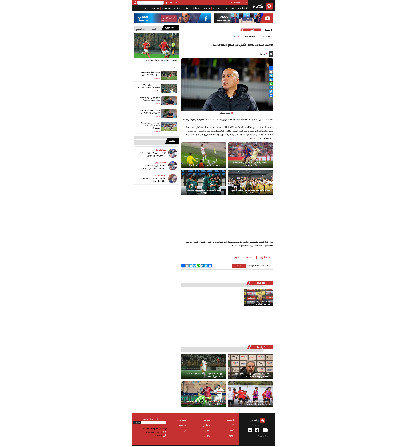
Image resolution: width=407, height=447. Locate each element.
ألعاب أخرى (166, 8)
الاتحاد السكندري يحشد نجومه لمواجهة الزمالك (204, 191)
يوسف (249, 257)
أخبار (232, 8)
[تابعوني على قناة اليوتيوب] (243, 18)
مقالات (177, 8)
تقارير (225, 8)
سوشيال (195, 8)
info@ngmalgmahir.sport (153, 432)
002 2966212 (158, 436)
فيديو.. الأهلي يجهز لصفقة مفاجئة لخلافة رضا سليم (150, 73)
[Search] (135, 3)
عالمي (186, 8)
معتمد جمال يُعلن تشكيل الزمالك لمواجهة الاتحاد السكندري (204, 402)
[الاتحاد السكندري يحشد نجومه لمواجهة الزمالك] (203, 182)
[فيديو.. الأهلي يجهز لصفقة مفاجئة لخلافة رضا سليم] (169, 75)
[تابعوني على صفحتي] (172, 18)
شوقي (237, 257)
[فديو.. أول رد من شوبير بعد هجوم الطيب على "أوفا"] (169, 100)
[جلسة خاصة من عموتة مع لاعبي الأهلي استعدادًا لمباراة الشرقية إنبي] (250, 394)
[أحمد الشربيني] (172, 153)
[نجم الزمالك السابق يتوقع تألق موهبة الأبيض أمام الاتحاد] (250, 182)
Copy (239, 266)
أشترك (137, 422)
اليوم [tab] (154, 29)
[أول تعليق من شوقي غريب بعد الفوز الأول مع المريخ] (258, 297)
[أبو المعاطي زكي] (172, 178)
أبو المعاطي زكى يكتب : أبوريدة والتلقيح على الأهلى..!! (155, 179)
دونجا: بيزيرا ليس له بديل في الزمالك (204, 165)
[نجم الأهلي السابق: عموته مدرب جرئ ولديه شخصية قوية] (250, 155)
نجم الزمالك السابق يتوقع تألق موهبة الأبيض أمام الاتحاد (250, 191)
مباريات (216, 8)
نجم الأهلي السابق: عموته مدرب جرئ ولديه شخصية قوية (250, 163)
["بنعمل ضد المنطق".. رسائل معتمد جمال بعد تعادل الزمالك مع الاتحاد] (250, 366)
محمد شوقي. (264, 257)
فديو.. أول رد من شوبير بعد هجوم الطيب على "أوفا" (150, 99)
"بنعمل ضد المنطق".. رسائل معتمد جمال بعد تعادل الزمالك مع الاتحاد (251, 375)
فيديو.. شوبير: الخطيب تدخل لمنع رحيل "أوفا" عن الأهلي (149, 111)
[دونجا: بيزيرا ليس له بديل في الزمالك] (203, 155)
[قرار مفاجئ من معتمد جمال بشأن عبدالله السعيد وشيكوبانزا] (169, 126)
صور (145, 8)
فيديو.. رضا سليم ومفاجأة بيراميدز (160, 60)
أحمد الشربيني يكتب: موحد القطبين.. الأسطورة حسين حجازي (152, 154)
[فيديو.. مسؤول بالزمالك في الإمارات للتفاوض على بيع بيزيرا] (169, 88)
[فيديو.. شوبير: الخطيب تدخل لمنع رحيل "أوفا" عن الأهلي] (169, 113)
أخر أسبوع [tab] (140, 29)
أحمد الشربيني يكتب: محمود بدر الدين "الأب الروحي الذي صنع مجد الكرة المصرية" (154, 167)
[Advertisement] (68, 15)
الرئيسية (241, 8)
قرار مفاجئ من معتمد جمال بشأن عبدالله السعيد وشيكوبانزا (150, 125)
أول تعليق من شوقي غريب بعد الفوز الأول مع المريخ (259, 303)
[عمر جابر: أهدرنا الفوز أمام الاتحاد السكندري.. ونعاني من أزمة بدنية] (203, 366)
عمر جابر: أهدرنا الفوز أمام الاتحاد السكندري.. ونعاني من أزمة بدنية (204, 375)
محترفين (206, 8)
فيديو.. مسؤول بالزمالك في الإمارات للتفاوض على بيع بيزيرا (149, 86)
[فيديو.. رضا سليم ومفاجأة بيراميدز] (156, 45)
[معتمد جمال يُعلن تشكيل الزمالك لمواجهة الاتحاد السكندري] (203, 394)
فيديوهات (155, 8)
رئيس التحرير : (238, 2)
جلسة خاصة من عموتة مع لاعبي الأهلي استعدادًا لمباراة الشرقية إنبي (253, 402)
